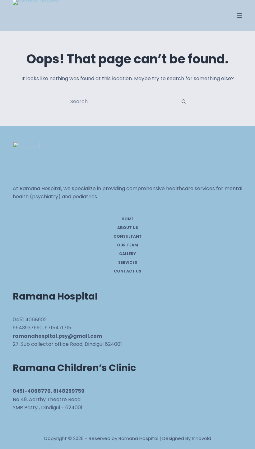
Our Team (127, 245)
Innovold (201, 438)
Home (128, 219)
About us (127, 227)
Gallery (127, 253)
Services (127, 262)
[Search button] (183, 101)
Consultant (128, 236)
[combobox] (122, 101)
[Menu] (239, 15)
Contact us (127, 271)
